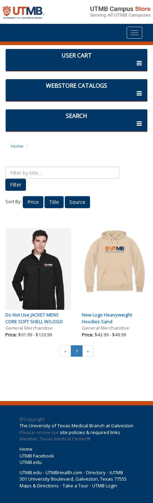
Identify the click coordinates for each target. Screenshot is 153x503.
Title (54, 202)
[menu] (134, 33)
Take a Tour (75, 485)
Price (33, 202)
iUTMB (116, 472)
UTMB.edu (31, 462)
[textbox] (62, 173)
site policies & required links (90, 432)
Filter (15, 184)
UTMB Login (104, 485)
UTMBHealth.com (64, 472)
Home (17, 146)
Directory (96, 472)
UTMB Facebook (37, 456)
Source (77, 202)
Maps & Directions (39, 485)
